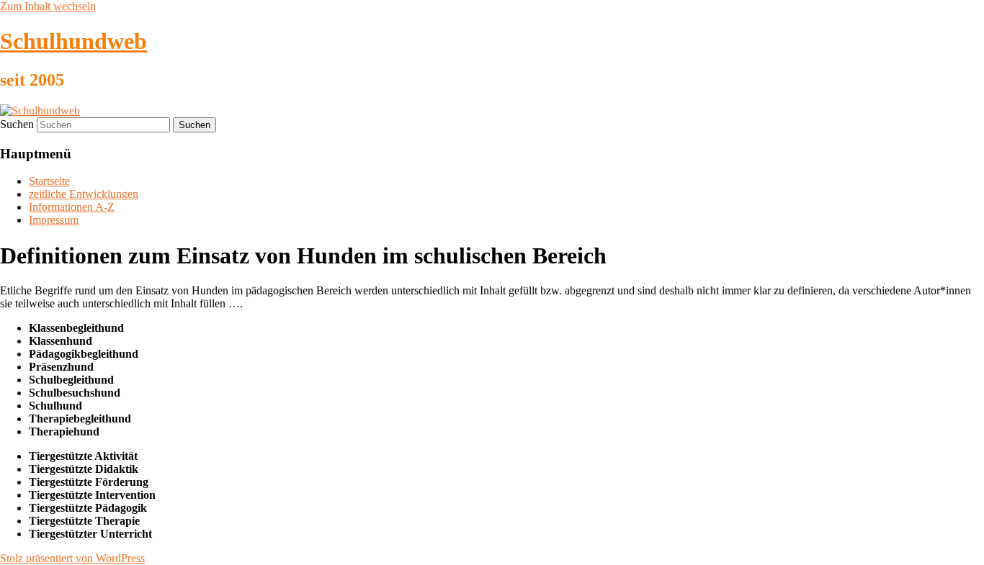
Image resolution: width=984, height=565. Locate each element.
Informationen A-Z (72, 207)
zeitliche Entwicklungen (83, 194)
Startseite (49, 181)
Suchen (17, 124)
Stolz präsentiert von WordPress (72, 558)
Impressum (54, 220)
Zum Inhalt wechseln (48, 6)
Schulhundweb (73, 41)
